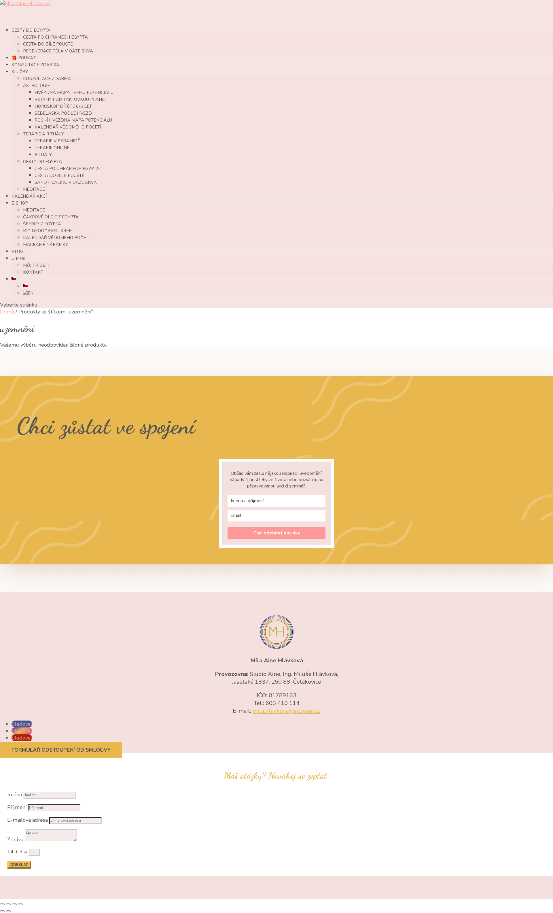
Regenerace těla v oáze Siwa (58, 51)
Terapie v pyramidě (57, 141)
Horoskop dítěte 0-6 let (63, 106)
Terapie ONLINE (52, 148)
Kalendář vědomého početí (68, 127)
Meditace (34, 189)
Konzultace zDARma (35, 65)
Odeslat (19, 865)
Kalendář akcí (29, 196)
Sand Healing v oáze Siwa (66, 182)
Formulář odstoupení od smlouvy (61, 749)
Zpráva (15, 839)
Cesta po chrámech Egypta (55, 37)
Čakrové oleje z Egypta (51, 217)
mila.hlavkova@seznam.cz (286, 711)
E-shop (20, 203)
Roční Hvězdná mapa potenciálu (73, 120)
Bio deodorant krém (48, 231)
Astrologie (36, 85)
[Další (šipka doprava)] (8, 911)
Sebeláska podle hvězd (63, 113)
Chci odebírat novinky (276, 533)
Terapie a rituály (43, 134)
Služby (20, 72)
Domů (7, 311)
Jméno (14, 794)
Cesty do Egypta (42, 162)
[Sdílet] (14, 904)
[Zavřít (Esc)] (20, 904)
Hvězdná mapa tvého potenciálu (74, 92)
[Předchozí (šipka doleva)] (2, 911)
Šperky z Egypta (42, 224)
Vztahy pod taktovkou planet (71, 99)
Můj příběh (36, 265)
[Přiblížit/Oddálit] (2, 904)
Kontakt (33, 272)
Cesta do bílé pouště (48, 44)
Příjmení (16, 807)
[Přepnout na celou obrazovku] (8, 904)
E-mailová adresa (27, 819)
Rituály (43, 155)
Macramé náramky (45, 244)
